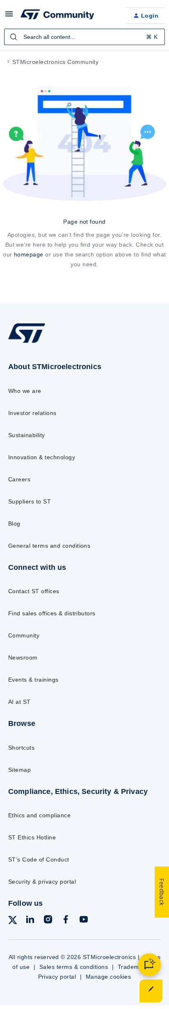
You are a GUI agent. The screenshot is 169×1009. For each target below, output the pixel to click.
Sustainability (26, 435)
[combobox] (84, 37)
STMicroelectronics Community (55, 62)
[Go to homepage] (26, 342)
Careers (19, 479)
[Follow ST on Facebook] (66, 920)
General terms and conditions (49, 545)
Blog (14, 523)
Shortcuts (21, 747)
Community (23, 635)
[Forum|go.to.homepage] (57, 15)
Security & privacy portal (42, 881)
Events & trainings (33, 679)
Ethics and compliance (39, 815)
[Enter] (13, 37)
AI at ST (19, 701)
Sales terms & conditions (73, 967)
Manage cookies (108, 976)
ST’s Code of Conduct (38, 859)
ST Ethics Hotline (32, 837)
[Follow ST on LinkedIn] (30, 920)
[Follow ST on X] (12, 921)
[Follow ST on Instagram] (48, 920)
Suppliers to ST (29, 501)
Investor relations (32, 413)
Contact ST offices (33, 591)
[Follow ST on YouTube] (84, 920)
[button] (9, 17)
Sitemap (19, 769)
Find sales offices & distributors (52, 613)
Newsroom (23, 657)
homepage (28, 254)
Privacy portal (57, 976)
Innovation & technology (41, 457)
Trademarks (134, 967)
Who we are (24, 391)
